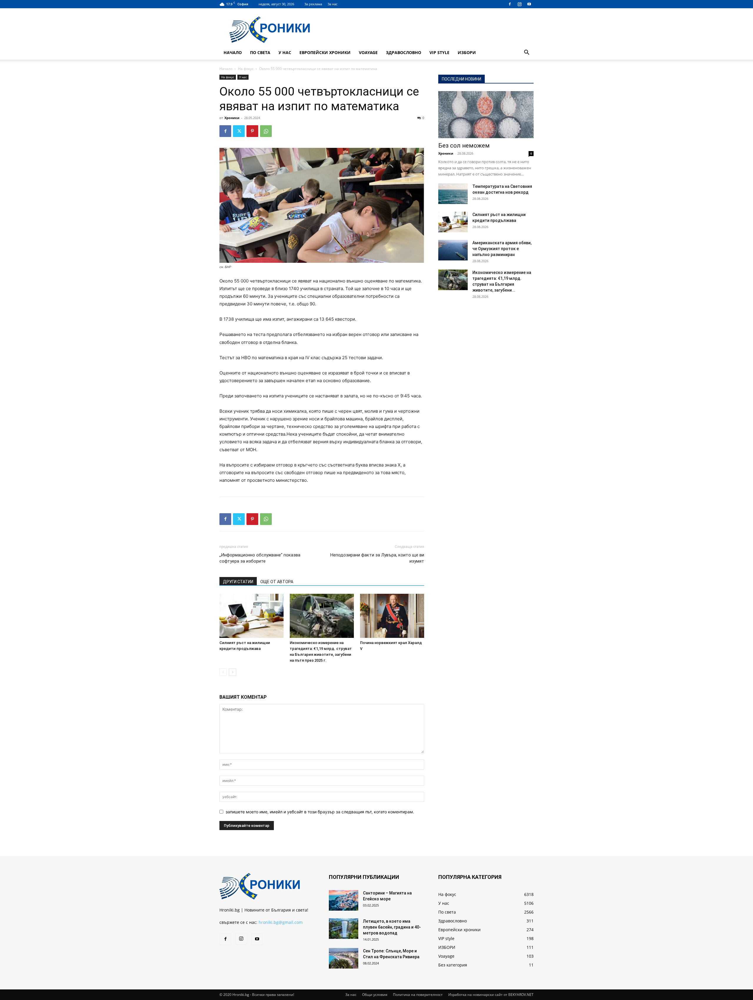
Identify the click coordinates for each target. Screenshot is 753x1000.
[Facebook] (509, 4)
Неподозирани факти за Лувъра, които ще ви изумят (377, 558)
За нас (332, 4)
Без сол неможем (464, 145)
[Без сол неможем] (486, 114)
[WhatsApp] (266, 131)
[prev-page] (223, 672)
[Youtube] (529, 4)
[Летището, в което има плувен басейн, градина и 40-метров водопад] (343, 928)
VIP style (439, 52)
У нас (285, 52)
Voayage (368, 52)
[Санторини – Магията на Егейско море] (343, 900)
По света (260, 52)
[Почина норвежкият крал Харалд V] (392, 616)
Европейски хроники (325, 52)
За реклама (313, 4)
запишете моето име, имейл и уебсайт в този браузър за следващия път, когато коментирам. (320, 811)
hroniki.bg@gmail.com (281, 922)
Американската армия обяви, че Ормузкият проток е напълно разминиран (502, 248)
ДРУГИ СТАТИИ (238, 581)
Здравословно (403, 52)
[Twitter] (239, 131)
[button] (526, 53)
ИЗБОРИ (467, 52)
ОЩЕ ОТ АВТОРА (276, 581)
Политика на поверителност (418, 994)
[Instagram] (519, 4)
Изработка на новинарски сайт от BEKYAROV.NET (491, 994)
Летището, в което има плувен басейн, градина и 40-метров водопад (392, 927)
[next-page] (232, 672)
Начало (233, 52)
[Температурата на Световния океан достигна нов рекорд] (453, 193)
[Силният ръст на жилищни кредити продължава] (251, 616)
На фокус (246, 68)
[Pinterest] (252, 131)
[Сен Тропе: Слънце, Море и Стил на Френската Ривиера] (343, 958)
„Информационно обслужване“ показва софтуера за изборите (259, 558)
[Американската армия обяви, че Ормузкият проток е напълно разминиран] (453, 250)
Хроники (231, 118)
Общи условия (374, 994)
